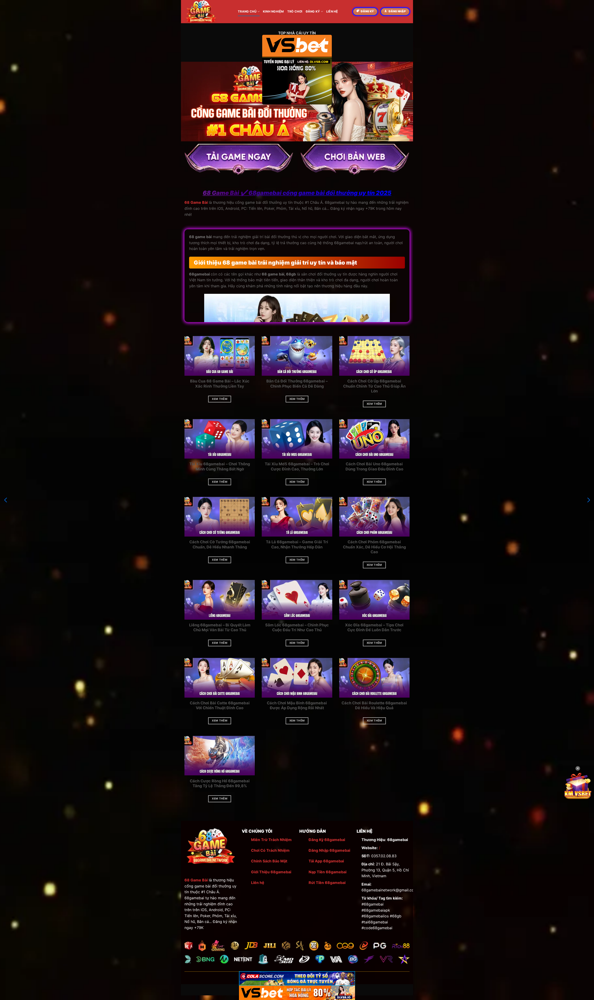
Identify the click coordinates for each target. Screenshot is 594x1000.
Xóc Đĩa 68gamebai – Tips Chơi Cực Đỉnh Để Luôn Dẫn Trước (374, 627)
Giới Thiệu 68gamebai (271, 872)
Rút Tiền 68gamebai (327, 882)
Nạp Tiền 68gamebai (327, 872)
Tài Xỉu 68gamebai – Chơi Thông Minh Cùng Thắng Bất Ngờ (219, 466)
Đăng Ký (313, 11)
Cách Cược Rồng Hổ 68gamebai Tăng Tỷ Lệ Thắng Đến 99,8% (220, 783)
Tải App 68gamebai (326, 861)
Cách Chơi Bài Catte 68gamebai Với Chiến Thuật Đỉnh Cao (220, 705)
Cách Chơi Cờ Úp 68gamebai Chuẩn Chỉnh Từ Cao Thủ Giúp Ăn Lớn (374, 386)
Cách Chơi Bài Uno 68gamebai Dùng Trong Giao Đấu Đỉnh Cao (374, 466)
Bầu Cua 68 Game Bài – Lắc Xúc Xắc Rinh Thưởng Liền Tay (219, 383)
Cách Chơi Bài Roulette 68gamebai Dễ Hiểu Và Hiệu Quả (374, 705)
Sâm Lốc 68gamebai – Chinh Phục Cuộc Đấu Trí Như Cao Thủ (297, 627)
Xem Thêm (219, 399)
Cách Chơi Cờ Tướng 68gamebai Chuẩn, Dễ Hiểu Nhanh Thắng (219, 544)
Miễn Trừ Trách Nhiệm (271, 839)
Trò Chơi (295, 11)
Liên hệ (257, 882)
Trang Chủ (247, 11)
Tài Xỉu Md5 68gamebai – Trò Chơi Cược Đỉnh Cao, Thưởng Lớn (297, 466)
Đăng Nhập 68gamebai (329, 850)
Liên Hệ (332, 11)
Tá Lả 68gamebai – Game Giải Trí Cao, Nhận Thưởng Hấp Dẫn (297, 544)
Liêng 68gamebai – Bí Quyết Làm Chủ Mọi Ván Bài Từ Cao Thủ (219, 627)
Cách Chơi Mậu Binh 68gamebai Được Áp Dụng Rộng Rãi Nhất (297, 705)
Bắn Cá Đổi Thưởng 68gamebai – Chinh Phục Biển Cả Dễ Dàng (297, 383)
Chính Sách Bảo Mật (269, 861)
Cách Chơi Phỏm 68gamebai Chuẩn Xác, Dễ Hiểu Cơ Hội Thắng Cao (374, 547)
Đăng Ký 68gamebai (327, 839)
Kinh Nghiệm (273, 11)
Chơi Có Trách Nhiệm (270, 850)
